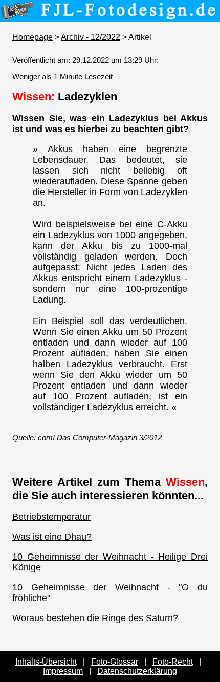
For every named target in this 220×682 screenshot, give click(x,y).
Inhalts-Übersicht (46, 661)
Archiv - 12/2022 (90, 37)
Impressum (63, 671)
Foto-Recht (172, 661)
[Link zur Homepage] (110, 15)
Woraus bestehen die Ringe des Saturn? (95, 618)
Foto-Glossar (114, 661)
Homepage (32, 37)
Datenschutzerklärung (137, 671)
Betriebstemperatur (51, 516)
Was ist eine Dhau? (52, 536)
